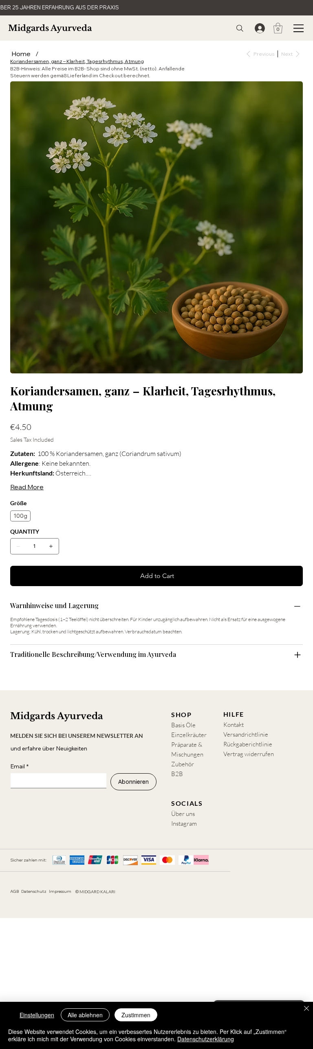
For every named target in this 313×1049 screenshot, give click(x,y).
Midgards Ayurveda (50, 28)
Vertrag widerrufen (248, 754)
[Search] (240, 28)
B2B (177, 774)
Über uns (183, 814)
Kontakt (233, 724)
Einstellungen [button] (37, 1015)
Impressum (60, 891)
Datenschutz (33, 891)
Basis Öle (183, 725)
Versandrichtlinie (245, 734)
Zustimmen (135, 1015)
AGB (14, 891)
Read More (27, 487)
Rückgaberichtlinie (247, 744)
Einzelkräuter (189, 735)
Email (20, 766)
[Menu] (299, 28)
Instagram (184, 823)
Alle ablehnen (85, 1015)
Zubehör (182, 764)
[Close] (306, 1009)
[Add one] (51, 546)
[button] (277, 28)
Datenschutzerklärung (205, 1039)
